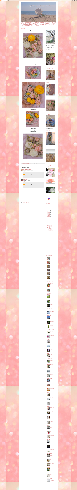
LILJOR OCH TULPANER (50, 283)
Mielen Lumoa (48, 348)
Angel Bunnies (49, 223)
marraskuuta (48, 210)
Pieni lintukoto (48, 406)
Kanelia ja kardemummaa (50, 364)
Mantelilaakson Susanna (28, 184)
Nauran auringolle (49, 430)
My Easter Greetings (49, 222)
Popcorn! (48, 239)
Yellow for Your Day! (49, 224)
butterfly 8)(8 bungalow (49, 453)
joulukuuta (48, 209)
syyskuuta (48, 212)
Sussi (24, 179)
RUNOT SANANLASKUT (49, 358)
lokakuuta (48, 211)
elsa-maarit (48, 439)
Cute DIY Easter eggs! (49, 226)
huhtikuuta (48, 217)
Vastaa (24, 171)
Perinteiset (51, 349)
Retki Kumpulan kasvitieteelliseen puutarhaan (51, 321)
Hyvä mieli (48, 387)
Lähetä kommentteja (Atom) (26, 202)
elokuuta (48, 213)
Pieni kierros (51, 325)
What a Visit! (51, 272)
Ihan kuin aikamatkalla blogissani (51, 317)
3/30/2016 (33, 184)
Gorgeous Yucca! (52, 276)
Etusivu (33, 201)
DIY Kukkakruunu (52, 335)
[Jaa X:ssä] (34, 163)
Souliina (48, 415)
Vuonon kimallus (49, 315)
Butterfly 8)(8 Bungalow (26, 169)
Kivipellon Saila (48, 294)
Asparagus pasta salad (49, 293)
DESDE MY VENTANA (49, 478)
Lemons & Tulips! (49, 238)
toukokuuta (48, 216)
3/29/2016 (26, 179)
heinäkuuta (48, 214)
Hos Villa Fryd (48, 339)
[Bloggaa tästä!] (33, 163)
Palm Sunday (48, 227)
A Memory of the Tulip (49, 229)
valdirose (48, 373)
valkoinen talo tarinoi (49, 401)
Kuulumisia (51, 402)
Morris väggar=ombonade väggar (52, 427)
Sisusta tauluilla (51, 344)
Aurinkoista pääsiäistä (52, 449)
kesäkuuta (48, 215)
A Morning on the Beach (50, 230)
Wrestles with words (49, 378)
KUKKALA (48, 392)
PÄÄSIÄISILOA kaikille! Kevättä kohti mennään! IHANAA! (52, 469)
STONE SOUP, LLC (52, 304)
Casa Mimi (48, 353)
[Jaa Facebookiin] (35, 163)
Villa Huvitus (48, 467)
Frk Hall (48, 420)
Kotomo (48, 444)
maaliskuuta (48, 218)
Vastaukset (25, 172)
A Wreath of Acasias (49, 225)
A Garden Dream (49, 231)
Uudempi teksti (23, 201)
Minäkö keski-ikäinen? (49, 308)
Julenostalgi (51, 411)
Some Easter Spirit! (49, 228)
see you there (51, 374)
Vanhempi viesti (42, 201)
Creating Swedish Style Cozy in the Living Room (52, 455)
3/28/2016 (30, 169)
